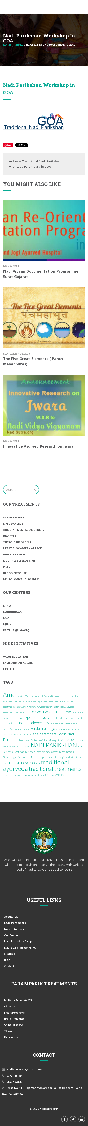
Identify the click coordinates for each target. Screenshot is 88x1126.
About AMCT (12, 916)
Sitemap (9, 954)
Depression (11, 1037)
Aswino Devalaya (52, 696)
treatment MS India (44, 775)
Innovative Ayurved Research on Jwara (38, 446)
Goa (6, 618)
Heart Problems (14, 1012)
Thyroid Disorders (17, 542)
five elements (62, 717)
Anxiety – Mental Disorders (23, 530)
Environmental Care (18, 663)
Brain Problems (14, 1019)
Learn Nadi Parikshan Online (33, 740)
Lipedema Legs (13, 523)
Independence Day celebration (64, 723)
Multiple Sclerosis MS (19, 560)
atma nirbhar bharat (71, 696)
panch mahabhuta (51, 757)
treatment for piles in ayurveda (18, 775)
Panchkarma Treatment (29, 757)
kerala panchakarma (66, 729)
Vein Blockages (14, 554)
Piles (6, 567)
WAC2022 (59, 775)
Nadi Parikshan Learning (32, 751)
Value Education (15, 656)
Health (8, 669)
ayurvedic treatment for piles (49, 706)
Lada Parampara (15, 923)
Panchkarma (51, 751)
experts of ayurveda (39, 717)
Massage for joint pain (59, 740)
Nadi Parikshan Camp (18, 941)
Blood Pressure (15, 573)
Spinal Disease (13, 517)
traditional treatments (55, 768)
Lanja (7, 605)
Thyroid (9, 1031)
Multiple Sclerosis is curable (16, 746)
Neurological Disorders (21, 579)
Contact (9, 966)
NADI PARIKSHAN (54, 745)
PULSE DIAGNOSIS (24, 763)
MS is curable (77, 740)
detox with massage (13, 717)
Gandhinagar (13, 612)
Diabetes (9, 536)
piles (64, 757)
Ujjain (7, 624)
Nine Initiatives (14, 929)
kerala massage (42, 728)
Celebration (77, 712)
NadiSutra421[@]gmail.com (24, 1069)
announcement (35, 696)
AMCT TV (22, 696)
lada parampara (44, 734)
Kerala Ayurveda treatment (16, 729)
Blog (7, 960)
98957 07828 (13, 1082)
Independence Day (33, 722)
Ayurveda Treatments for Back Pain (20, 701)
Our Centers (12, 935)
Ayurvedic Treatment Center (51, 701)
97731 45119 (13, 1075)
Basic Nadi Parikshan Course (48, 711)
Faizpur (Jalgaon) (16, 630)
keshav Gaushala (22, 734)
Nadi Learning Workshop (20, 947)
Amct (10, 695)
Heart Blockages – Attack (22, 548)
